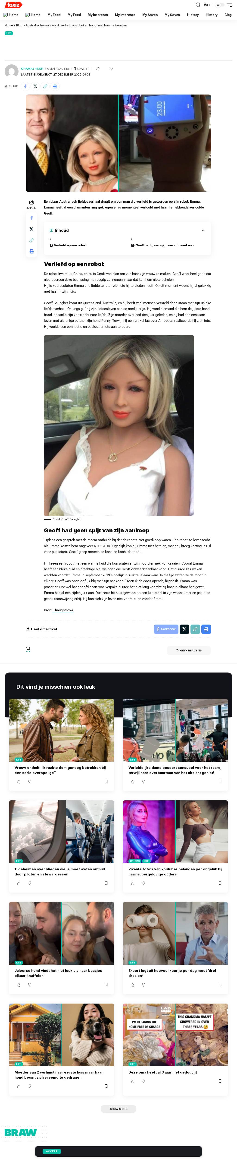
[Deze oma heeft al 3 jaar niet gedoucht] (175, 1035)
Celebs (135, 861)
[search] (198, 5)
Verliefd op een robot (70, 245)
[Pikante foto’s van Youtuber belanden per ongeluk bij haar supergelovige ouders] (175, 831)
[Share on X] (35, 86)
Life (8, 33)
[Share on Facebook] (25, 86)
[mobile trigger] (228, 5)
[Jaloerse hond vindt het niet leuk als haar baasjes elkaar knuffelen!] (61, 933)
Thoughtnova (63, 610)
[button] (45, 86)
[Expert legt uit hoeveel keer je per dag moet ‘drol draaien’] (175, 933)
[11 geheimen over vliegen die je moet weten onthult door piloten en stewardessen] (61, 831)
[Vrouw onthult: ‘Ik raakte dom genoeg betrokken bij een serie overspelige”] (61, 730)
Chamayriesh (32, 68)
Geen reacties (58, 68)
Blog (19, 25)
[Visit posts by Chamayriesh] (12, 71)
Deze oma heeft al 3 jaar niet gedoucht (162, 1072)
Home (9, 25)
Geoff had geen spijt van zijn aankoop (164, 245)
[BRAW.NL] (13, 5)
